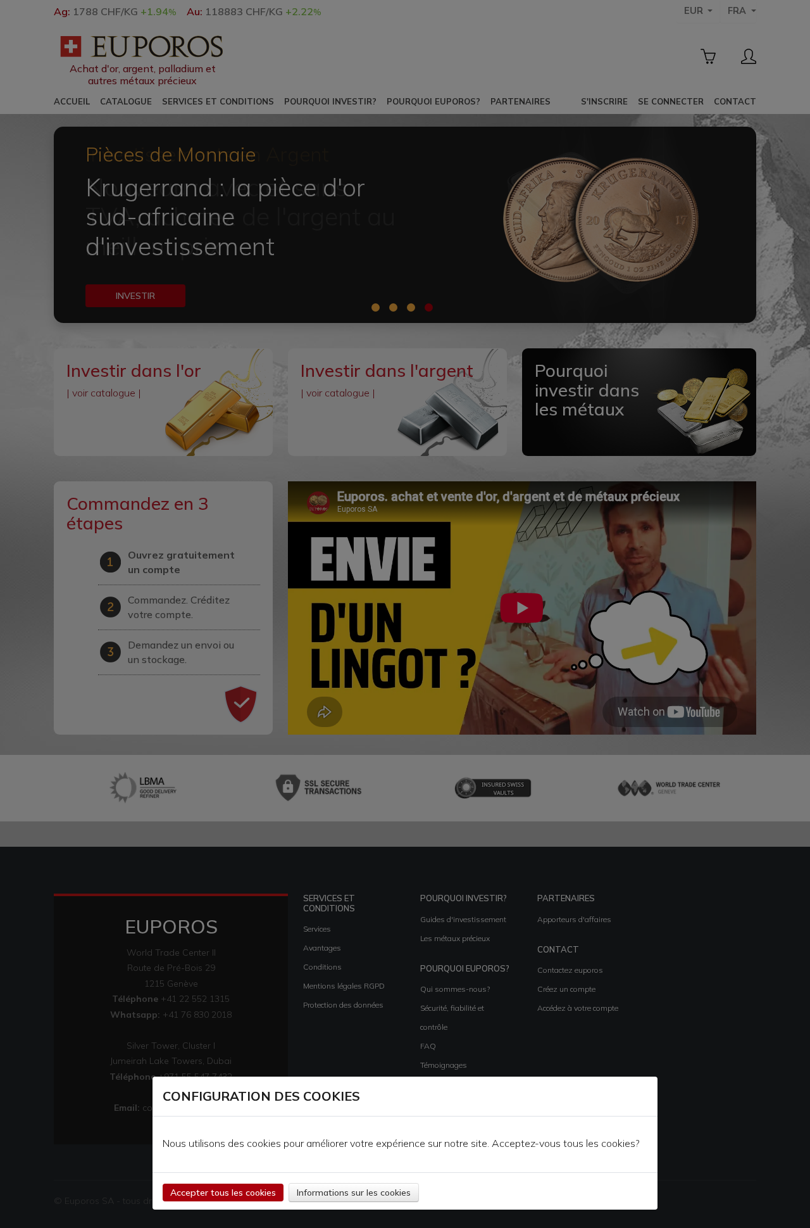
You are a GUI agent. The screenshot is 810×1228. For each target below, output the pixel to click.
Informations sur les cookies (354, 1192)
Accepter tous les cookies (223, 1192)
